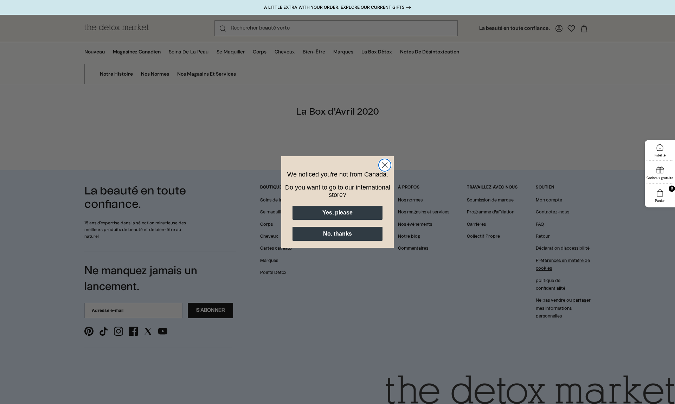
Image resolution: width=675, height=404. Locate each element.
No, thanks (337, 234)
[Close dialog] (385, 165)
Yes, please (337, 213)
